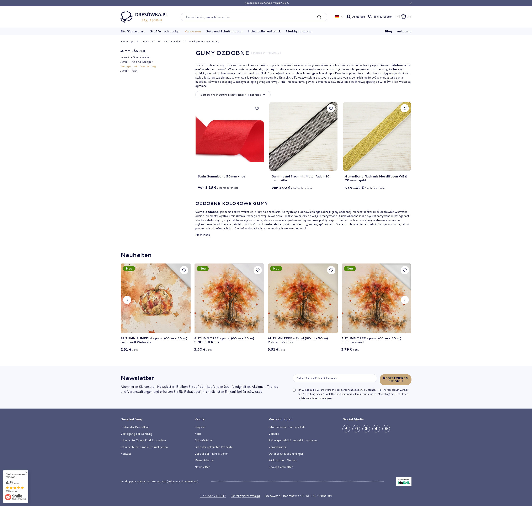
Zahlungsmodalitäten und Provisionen (292, 440)
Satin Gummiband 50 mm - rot (221, 177)
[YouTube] (386, 428)
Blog (388, 31)
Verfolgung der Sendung (136, 434)
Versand (273, 434)
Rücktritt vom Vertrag (282, 460)
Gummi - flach (128, 71)
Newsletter (137, 378)
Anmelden (358, 17)
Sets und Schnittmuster (224, 31)
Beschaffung (131, 419)
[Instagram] (356, 428)
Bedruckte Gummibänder (134, 57)
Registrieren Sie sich (395, 379)
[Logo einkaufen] (144, 17)
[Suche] (319, 17)
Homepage (127, 41)
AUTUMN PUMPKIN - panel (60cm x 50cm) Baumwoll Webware (154, 340)
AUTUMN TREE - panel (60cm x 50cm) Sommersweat (371, 340)
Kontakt (126, 454)
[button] (127, 300)
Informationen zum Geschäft (286, 427)
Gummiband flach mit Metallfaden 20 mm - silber (300, 178)
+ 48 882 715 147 (213, 496)
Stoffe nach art (133, 31)
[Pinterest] (366, 428)
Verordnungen (277, 447)
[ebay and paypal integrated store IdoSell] (403, 481)
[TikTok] (376, 428)
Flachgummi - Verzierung (137, 66)
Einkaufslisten (383, 17)
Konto (200, 419)
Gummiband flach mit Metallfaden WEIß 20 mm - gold (376, 178)
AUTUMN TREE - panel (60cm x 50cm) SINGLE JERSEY (224, 340)
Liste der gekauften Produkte (214, 447)
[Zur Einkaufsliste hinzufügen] (257, 108)
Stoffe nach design (165, 31)
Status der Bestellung (135, 427)
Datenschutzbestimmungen (286, 454)
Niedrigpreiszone (299, 31)
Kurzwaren (193, 31)
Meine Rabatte (204, 460)
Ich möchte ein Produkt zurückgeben (144, 447)
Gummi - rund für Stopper (136, 62)
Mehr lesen (202, 235)
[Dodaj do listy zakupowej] (184, 270)
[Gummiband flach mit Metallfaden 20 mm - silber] (303, 136)
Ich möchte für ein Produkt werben (143, 440)
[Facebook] (346, 428)
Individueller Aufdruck (264, 31)
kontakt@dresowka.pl (245, 496)
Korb (198, 434)
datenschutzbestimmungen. (316, 398)
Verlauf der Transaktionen (211, 454)
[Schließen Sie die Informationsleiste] (410, 3)
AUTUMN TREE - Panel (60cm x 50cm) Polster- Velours (298, 340)
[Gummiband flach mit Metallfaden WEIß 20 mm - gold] (377, 136)
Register (200, 427)
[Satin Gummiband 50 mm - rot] (230, 136)
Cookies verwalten (280, 467)
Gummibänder (172, 41)
